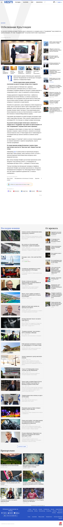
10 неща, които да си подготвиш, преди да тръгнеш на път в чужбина (33, 483)
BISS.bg (35, 511)
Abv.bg (29, 509)
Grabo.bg (54, 511)
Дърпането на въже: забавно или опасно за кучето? (56, 233)
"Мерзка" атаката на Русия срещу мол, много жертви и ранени (55, 50)
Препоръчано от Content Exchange (37, 505)
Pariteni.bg (60, 511)
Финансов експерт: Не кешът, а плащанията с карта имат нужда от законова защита (55, 94)
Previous (1, 70)
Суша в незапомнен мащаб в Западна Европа (56, 247)
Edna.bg (54, 512)
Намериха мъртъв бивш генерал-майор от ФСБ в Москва (31, 408)
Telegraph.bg (59, 512)
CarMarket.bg (30, 511)
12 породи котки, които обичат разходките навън (55, 240)
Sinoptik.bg (48, 511)
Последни (17, 2)
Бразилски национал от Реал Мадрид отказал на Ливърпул (33, 500)
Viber (10, 191)
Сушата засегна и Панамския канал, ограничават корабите (32, 232)
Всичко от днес (22, 446)
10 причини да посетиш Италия (9, 465)
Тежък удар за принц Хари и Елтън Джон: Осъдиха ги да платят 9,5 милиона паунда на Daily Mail (32, 383)
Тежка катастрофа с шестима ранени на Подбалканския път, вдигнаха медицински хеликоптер (32, 422)
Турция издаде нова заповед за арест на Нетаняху (32, 396)
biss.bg (50, 74)
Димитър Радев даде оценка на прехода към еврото (30, 306)
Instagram (40, 191)
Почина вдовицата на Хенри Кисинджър (54, 63)
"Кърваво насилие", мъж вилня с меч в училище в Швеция (31, 332)
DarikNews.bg (46, 509)
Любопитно (39, 2)
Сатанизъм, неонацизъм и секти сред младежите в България (31, 269)
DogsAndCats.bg (59, 509)
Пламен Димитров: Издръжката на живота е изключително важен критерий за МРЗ (31, 434)
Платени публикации (58, 516)
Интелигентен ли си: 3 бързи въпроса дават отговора (31, 466)
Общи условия (41, 516)
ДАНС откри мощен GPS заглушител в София (55, 42)
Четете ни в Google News (11, 515)
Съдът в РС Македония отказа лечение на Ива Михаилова (30, 369)
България (25, 2)
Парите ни (23, 437)
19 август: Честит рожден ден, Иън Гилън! (10, 483)
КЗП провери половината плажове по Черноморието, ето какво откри (31, 344)
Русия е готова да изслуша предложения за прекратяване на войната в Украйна (31, 282)
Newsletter (17, 191)
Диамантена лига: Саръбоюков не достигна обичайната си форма (56, 286)
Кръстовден (10, 178)
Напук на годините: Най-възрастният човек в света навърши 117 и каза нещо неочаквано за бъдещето (55, 110)
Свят (32, 2)
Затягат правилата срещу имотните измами (32, 357)
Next (41, 70)
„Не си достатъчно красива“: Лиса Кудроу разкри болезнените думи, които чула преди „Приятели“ (56, 270)
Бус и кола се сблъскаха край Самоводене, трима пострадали (30, 245)
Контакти (60, 518)
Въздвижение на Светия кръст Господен (24, 178)
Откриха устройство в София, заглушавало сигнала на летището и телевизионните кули (56, 295)
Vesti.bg (8, 2)
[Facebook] (62, 519)
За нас (29, 516)
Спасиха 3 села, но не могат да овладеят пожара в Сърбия (54, 101)
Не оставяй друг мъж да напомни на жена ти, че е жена (56, 261)
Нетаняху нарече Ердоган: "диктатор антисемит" (54, 57)
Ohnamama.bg (42, 511)
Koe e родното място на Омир (56, 254)
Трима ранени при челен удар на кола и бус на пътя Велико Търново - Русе (56, 304)
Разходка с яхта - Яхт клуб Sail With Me (31, 257)
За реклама (34, 516)
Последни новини (10, 228)
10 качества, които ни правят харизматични (9, 500)
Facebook (33, 191)
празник (37, 178)
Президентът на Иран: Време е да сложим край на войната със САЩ (55, 86)
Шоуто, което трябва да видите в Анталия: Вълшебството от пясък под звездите (31, 295)
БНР (15, 151)
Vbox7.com (35, 509)
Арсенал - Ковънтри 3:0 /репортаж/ (56, 278)
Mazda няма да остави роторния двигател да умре (54, 79)
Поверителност (49, 516)
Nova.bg (52, 509)
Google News (25, 191)
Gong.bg (40, 509)
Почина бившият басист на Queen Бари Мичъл (31, 319)
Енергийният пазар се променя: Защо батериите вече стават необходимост (55, 71)
